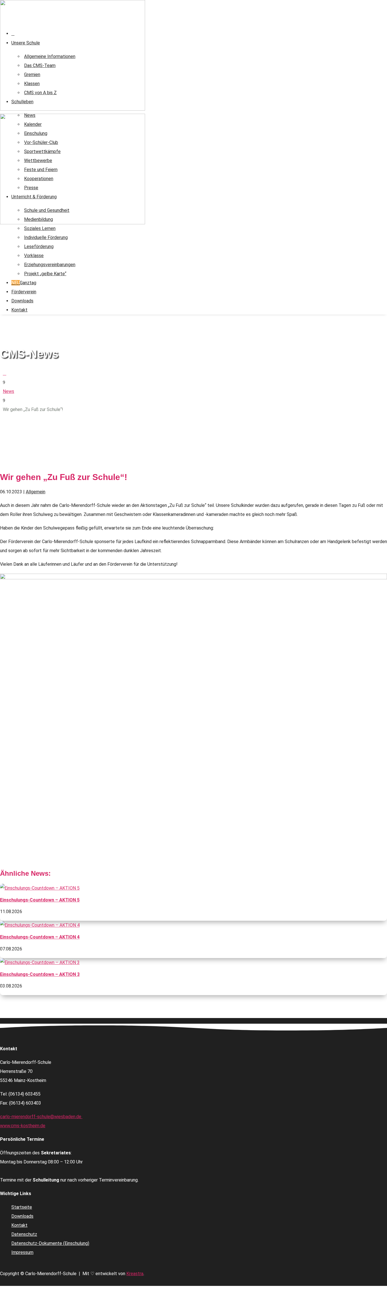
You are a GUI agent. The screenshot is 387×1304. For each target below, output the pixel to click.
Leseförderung (39, 246)
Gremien (32, 74)
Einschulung (35, 133)
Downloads (22, 301)
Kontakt (19, 310)
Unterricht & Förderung (34, 196)
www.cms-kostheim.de (22, 1125)
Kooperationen (38, 178)
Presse (31, 187)
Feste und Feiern (41, 169)
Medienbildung (38, 219)
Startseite (21, 1207)
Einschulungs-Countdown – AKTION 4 (40, 937)
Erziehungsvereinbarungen (49, 264)
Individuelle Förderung (46, 237)
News (29, 115)
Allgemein (35, 491)
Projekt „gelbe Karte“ (45, 273)
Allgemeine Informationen (49, 56)
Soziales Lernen (40, 228)
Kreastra (134, 1273)
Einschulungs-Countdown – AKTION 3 (40, 974)
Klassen (32, 83)
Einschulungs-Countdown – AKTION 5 (40, 900)
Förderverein (23, 291)
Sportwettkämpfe (42, 151)
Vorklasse (34, 255)
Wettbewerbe (38, 160)
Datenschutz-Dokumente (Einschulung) (50, 1243)
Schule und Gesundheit (46, 210)
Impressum (22, 1252)
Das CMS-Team (40, 65)
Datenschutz (24, 1234)
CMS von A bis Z (40, 92)
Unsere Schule (25, 43)
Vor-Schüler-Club (41, 142)
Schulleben (22, 101)
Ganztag (23, 282)
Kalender (33, 124)
